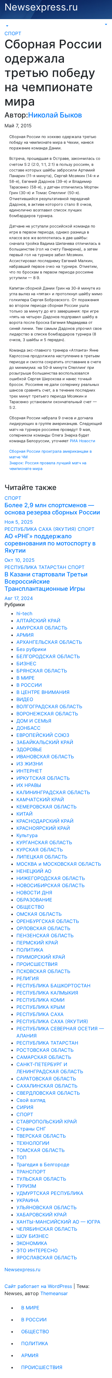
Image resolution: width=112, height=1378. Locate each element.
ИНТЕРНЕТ (29, 771)
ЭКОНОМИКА (31, 1243)
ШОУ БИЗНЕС (32, 1236)
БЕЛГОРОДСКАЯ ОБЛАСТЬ (48, 656)
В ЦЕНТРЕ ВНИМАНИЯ (43, 692)
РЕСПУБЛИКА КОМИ (40, 1000)
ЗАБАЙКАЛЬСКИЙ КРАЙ (44, 742)
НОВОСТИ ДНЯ (34, 893)
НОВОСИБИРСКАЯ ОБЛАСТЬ (50, 885)
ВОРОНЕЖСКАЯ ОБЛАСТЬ (47, 714)
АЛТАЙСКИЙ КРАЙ (38, 621)
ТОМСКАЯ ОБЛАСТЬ (40, 1150)
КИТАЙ (24, 814)
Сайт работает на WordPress (38, 1286)
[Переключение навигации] (9, 23)
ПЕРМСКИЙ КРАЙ (37, 943)
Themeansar (54, 1293)
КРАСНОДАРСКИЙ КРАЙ (44, 821)
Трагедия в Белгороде (42, 1164)
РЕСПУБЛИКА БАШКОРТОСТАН (53, 986)
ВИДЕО (24, 699)
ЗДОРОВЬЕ (29, 749)
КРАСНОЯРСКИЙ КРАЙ (43, 828)
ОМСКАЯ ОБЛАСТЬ (39, 914)
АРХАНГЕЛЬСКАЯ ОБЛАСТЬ (49, 642)
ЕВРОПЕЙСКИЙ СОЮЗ (42, 735)
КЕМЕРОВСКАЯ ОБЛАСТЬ (46, 807)
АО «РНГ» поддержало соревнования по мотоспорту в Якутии (50, 543)
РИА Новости (82, 441)
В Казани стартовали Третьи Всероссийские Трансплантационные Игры (46, 581)
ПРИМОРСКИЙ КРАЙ (40, 957)
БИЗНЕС (26, 663)
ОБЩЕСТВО (30, 907)
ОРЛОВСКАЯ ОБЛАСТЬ (43, 928)
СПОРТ (12, 33)
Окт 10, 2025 (19, 560)
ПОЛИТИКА (29, 950)
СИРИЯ (24, 1107)
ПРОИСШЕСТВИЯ (37, 964)
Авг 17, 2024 (18, 598)
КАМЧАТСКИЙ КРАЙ (40, 799)
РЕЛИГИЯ (27, 978)
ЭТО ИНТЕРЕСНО (37, 1250)
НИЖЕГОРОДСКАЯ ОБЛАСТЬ (50, 878)
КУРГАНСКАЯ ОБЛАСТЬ (44, 842)
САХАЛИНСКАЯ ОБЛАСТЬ (46, 1086)
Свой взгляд (30, 1100)
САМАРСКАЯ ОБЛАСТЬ (43, 1057)
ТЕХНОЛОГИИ (32, 1143)
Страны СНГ (31, 1129)
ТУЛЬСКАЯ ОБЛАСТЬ (41, 1179)
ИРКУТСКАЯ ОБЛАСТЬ (43, 778)
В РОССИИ (29, 685)
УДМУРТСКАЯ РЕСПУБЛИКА (49, 1193)
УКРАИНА (27, 1200)
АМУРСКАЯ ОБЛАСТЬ (41, 628)
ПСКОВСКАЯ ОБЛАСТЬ (43, 971)
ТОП (21, 1157)
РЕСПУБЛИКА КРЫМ (40, 1007)
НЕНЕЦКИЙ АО (33, 871)
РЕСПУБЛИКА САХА (40, 1014)
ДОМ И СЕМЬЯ (33, 721)
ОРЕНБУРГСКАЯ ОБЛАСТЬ (47, 921)
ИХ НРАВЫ (28, 785)
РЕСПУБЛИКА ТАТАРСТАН (36, 567)
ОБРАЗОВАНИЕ (34, 900)
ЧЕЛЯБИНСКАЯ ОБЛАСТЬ (46, 1229)
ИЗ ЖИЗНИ (29, 764)
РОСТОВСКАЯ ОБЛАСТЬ (44, 1050)
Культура (27, 835)
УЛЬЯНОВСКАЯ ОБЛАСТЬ (46, 1207)
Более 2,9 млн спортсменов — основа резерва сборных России (52, 509)
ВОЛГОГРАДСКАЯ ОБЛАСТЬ (49, 706)
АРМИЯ (25, 635)
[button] (6, 26)
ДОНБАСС (28, 728)
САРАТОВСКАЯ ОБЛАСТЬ (46, 1079)
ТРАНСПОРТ (31, 1172)
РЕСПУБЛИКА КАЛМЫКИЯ (47, 993)
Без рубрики (31, 649)
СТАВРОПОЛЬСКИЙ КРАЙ (46, 1122)
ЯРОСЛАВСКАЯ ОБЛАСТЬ (46, 1258)
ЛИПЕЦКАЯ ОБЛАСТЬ (41, 857)
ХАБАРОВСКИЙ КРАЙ (41, 1215)
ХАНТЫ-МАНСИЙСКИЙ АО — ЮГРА (58, 1222)
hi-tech (24, 613)
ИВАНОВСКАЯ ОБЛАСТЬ (45, 757)
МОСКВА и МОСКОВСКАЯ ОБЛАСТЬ (58, 864)
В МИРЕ (25, 678)
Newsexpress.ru (41, 7)
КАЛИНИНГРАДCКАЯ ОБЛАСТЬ (53, 792)
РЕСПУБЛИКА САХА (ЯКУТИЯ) (41, 529)
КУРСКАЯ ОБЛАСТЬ (39, 850)
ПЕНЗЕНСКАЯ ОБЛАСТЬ (44, 935)
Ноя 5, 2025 (18, 522)
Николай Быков (55, 115)
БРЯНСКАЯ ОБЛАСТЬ (41, 671)
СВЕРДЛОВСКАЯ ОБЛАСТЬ (48, 1093)
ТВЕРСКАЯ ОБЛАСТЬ (41, 1136)
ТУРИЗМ (26, 1186)
